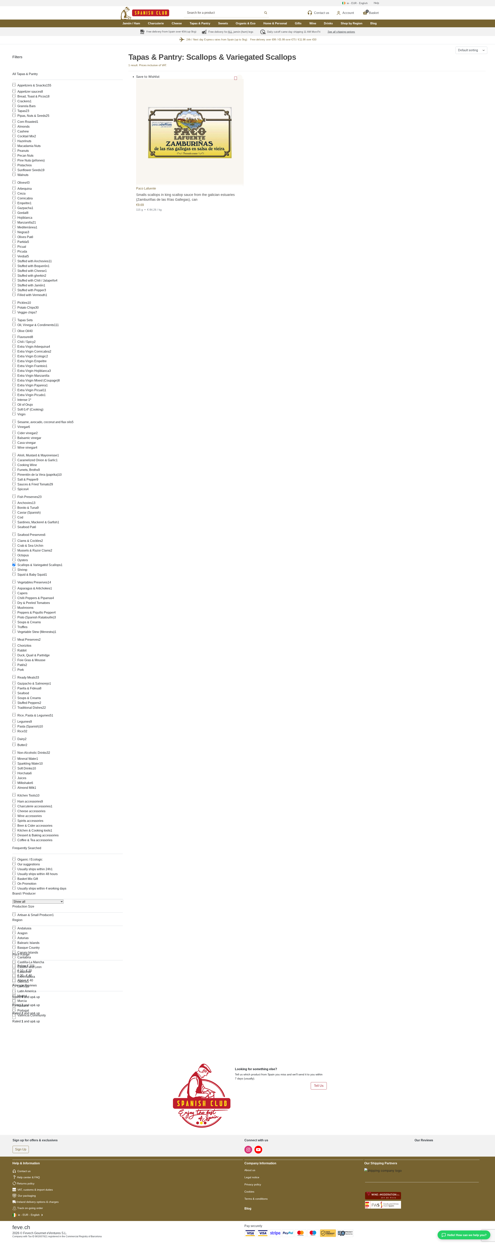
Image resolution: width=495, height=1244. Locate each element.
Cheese (177, 23)
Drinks (328, 23)
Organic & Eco (245, 23)
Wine (312, 23)
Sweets (223, 23)
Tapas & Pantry (200, 23)
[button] (239, 78)
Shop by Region (351, 23)
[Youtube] (258, 1149)
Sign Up (20, 1149)
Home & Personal (275, 23)
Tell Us (318, 1085)
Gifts (298, 23)
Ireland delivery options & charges (38, 1201)
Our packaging (27, 1195)
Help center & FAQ (28, 1177)
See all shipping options (341, 31)
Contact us (24, 1171)
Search (230, 12)
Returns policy (25, 1183)
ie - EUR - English (28, 1214)
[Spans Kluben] (131, 13)
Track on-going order (30, 1208)
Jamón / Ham (131, 23)
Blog (373, 23)
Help (376, 3)
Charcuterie (156, 23)
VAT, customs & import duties (35, 1189)
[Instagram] (248, 1149)
